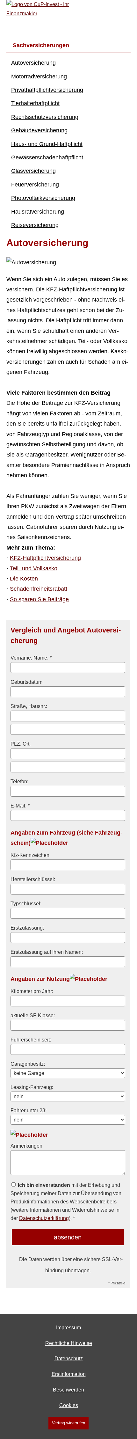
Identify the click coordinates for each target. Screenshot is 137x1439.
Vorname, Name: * (31, 658)
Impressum (68, 1327)
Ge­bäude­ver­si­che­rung (39, 130)
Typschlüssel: (26, 903)
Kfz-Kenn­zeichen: (31, 855)
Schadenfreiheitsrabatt (38, 589)
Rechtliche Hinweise (68, 1343)
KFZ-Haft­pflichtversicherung (45, 558)
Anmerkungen (26, 1146)
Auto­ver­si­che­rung (33, 63)
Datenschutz (68, 1358)
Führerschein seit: (31, 1039)
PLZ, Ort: (21, 744)
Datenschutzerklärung (44, 1218)
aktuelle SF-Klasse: (33, 1015)
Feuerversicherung (35, 184)
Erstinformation (69, 1374)
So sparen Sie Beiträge (39, 599)
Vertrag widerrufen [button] (68, 1423)
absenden (68, 1237)
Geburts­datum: (27, 682)
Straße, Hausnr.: (29, 706)
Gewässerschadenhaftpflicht (47, 157)
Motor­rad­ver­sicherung (39, 76)
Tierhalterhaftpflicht (35, 103)
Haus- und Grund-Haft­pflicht (47, 144)
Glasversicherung (33, 171)
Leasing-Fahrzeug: (32, 1087)
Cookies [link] (68, 1405)
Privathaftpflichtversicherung (47, 90)
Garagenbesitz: (28, 1064)
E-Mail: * (20, 805)
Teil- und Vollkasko (33, 568)
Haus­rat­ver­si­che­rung (37, 211)
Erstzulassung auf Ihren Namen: (47, 952)
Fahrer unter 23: (29, 1110)
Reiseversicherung (35, 225)
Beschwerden (68, 1389)
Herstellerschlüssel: (33, 879)
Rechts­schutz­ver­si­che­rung (44, 117)
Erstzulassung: (27, 928)
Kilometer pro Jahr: (32, 991)
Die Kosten (24, 578)
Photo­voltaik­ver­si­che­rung (43, 198)
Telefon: (19, 781)
